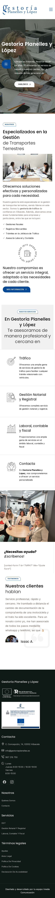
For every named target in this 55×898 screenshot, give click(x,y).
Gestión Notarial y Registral (32, 397)
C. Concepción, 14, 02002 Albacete (22, 744)
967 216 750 (11, 757)
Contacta (27, 463)
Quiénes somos (8, 800)
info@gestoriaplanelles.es (17, 750)
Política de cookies (10, 866)
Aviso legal (7, 856)
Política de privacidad (11, 861)
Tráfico (25, 358)
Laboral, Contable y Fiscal (13, 833)
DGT (4, 823)
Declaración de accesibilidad (14, 872)
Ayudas (5, 851)
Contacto (6, 806)
